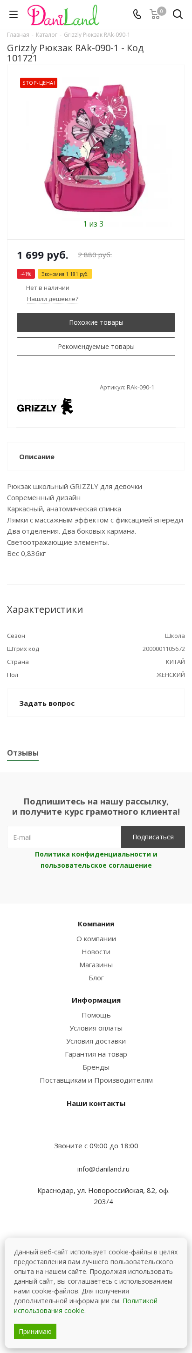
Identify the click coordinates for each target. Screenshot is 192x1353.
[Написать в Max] (96, 1127)
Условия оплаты (96, 1027)
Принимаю (35, 1331)
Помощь (96, 1014)
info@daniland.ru (103, 1168)
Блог (96, 977)
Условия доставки (96, 1040)
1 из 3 (93, 223)
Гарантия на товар (96, 1053)
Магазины (96, 964)
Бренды (96, 1067)
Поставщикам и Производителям (96, 1080)
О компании (96, 938)
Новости (96, 951)
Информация (96, 1000)
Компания (96, 923)
